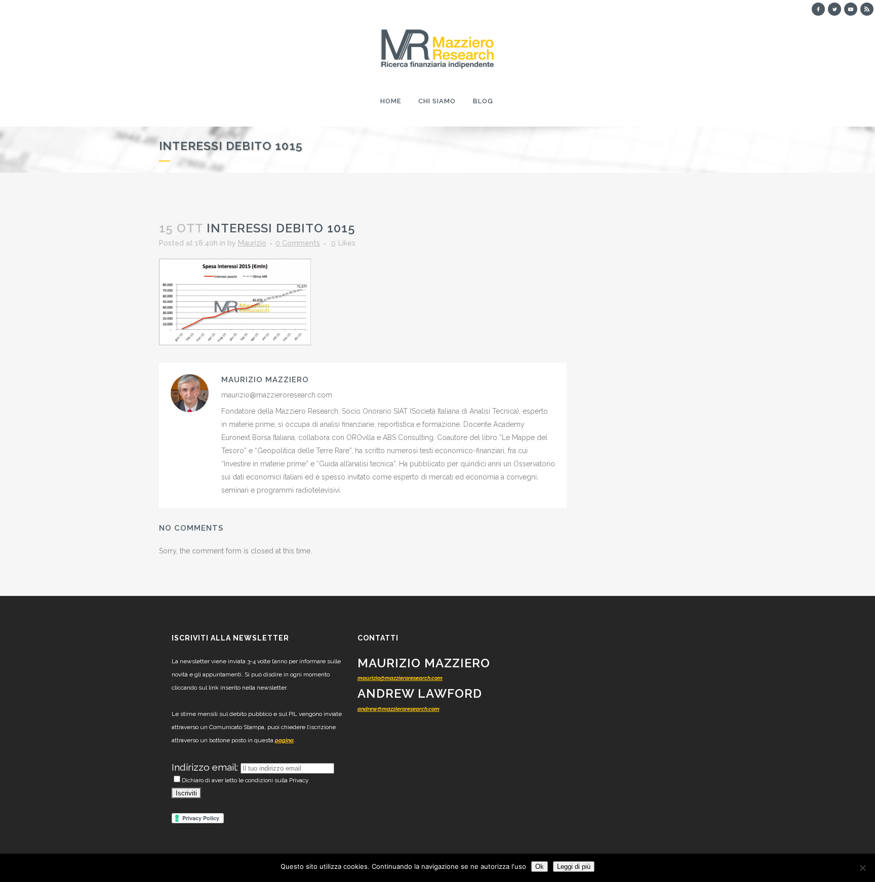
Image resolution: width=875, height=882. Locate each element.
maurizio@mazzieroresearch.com (400, 678)
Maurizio (252, 243)
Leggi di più (573, 866)
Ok (539, 866)
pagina (284, 740)
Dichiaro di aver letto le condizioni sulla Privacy (245, 780)
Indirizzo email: (206, 767)
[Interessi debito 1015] (235, 301)
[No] (862, 868)
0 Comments (297, 243)
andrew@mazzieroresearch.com (398, 709)
